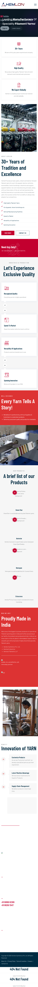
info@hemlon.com (7, 910)
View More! (8, 233)
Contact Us (22, 233)
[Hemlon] (12, 4)
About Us (4, 933)
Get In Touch (5, 944)
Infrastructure (5, 948)
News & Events (5, 941)
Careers (30, 961)
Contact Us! (8, 841)
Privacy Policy (11, 961)
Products (4, 937)
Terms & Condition (22, 961)
